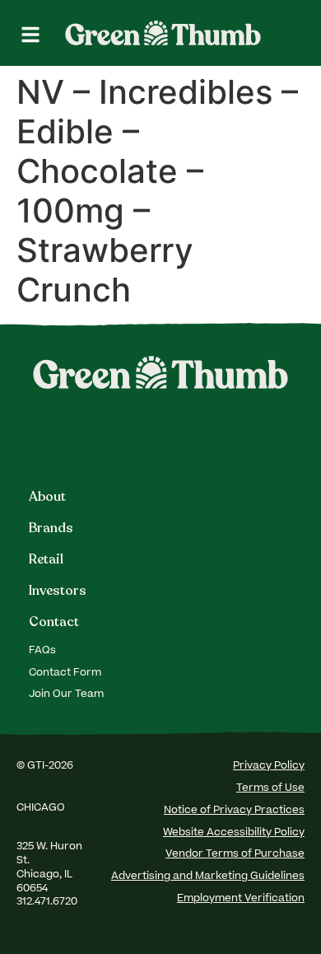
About (47, 497)
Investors (57, 591)
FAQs (42, 651)
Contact (54, 622)
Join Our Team (66, 694)
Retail (46, 559)
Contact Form (65, 673)
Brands (51, 528)
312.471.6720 (48, 902)
